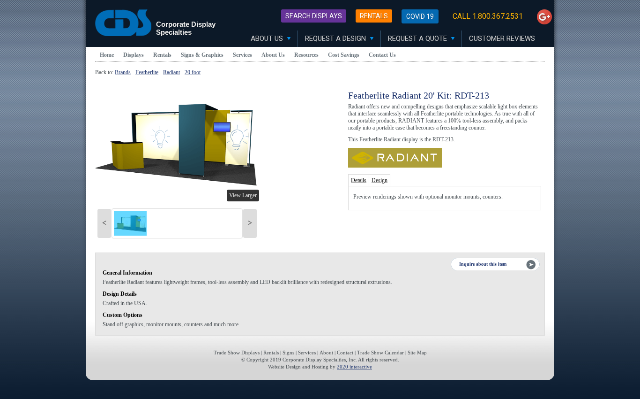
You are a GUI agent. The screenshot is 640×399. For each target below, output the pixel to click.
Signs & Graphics (202, 55)
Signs (288, 352)
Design (379, 180)
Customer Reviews (502, 38)
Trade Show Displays (237, 352)
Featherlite (146, 72)
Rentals (374, 16)
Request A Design (336, 38)
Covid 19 (420, 16)
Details (358, 180)
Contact (345, 352)
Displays (133, 55)
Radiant (171, 72)
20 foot (193, 72)
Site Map (417, 352)
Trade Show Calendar (380, 352)
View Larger (243, 195)
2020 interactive (354, 366)
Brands (123, 72)
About (326, 352)
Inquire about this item (482, 264)
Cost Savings (343, 55)
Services (242, 55)
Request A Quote (418, 38)
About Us (268, 38)
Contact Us (382, 55)
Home (107, 55)
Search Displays (313, 16)
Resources (306, 55)
